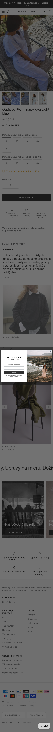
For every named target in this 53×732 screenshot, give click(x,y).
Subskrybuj (14, 372)
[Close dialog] (50, 352)
